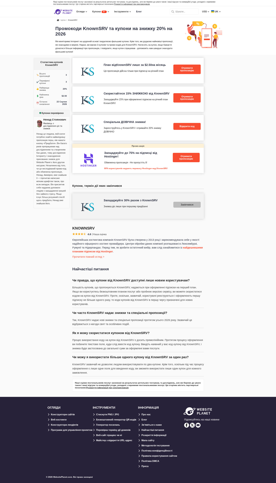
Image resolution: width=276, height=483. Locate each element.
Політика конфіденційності (156, 450)
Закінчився (187, 204)
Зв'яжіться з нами (151, 425)
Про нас (146, 414)
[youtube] (198, 425)
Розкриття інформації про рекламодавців (132, 4)
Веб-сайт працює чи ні (109, 435)
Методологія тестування (155, 445)
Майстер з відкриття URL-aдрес (114, 440)
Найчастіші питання (152, 430)
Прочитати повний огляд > (88, 256)
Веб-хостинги (59, 419)
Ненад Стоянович (54, 119)
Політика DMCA (150, 461)
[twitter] (192, 425)
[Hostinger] (138, 158)
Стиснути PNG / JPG (107, 414)
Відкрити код (187, 126)
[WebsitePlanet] (58, 20)
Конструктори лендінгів (64, 425)
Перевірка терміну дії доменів (113, 430)
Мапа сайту (147, 440)
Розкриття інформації (153, 435)
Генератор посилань (108, 425)
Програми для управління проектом (71, 430)
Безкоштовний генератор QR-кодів (116, 419)
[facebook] (186, 425)
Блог (144, 419)
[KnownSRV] (138, 70)
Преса (144, 466)
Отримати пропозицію (187, 69)
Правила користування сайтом (159, 456)
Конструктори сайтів (63, 414)
